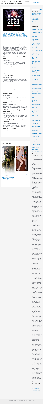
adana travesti (37, 119)
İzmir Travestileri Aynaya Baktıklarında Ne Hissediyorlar (8, 176)
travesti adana (34, 141)
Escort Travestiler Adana (17, 37)
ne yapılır (40, 136)
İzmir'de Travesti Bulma (35, 79)
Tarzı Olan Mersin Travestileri (36, 93)
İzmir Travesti (10, 38)
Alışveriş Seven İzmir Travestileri (10, 34)
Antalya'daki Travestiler (19, 35)
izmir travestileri (35, 134)
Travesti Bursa (24, 179)
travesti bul (37, 143)
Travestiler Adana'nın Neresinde (37, 110)
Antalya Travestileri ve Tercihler (37, 41)
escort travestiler (34, 130)
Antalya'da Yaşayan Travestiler (10, 35)
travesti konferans (37, 147)
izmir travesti (39, 133)
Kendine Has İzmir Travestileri (36, 80)
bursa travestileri (35, 127)
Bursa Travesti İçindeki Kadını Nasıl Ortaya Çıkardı (21, 172)
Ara (41, 9)
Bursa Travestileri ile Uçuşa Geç (37, 50)
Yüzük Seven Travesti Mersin (36, 116)
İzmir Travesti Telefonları (8, 178)
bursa (33, 126)
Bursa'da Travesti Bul (35, 54)
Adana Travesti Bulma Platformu (8, 33)
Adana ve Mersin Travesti (36, 33)
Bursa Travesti (8, 36)
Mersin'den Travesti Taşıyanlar (36, 88)
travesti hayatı (38, 144)
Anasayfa (34, 2)
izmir (35, 133)
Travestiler (4, 40)
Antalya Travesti (18, 34)
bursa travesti (37, 126)
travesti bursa (34, 144)
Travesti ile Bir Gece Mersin (36, 104)
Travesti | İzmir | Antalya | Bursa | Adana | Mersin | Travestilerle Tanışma (15, 2)
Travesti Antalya (34, 100)
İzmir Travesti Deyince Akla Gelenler (18, 38)
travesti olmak (34, 151)
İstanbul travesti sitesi (35, 390)
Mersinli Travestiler (35, 89)
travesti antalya (40, 141)
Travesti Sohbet (34, 107)
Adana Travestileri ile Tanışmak (37, 32)
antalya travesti (35, 123)
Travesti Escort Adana (35, 103)
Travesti (20, 179)
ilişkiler (33, 133)
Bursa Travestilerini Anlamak (15, 36)
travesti (38, 140)
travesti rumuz (38, 151)
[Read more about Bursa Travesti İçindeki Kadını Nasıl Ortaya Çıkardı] (22, 158)
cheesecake (20, 97)
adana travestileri (35, 120)
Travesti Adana (34, 98)
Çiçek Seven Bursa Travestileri (36, 59)
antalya (40, 120)
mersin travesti (34, 136)
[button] (41, 2)
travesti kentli (33, 147)
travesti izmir (38, 146)
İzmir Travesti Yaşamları (35, 74)
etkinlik (37, 130)
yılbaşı (41, 151)
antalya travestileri (34, 124)
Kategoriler (39, 2)
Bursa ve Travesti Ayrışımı (24, 36)
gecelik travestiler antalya (35, 131)
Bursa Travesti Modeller (23, 174)
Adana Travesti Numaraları (17, 33)
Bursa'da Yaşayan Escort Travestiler (8, 37)
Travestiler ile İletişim (35, 115)
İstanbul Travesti (34, 67)
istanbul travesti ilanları (35, 388)
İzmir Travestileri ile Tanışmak (36, 75)
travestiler (35, 149)
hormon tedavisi (40, 131)
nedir (38, 136)
